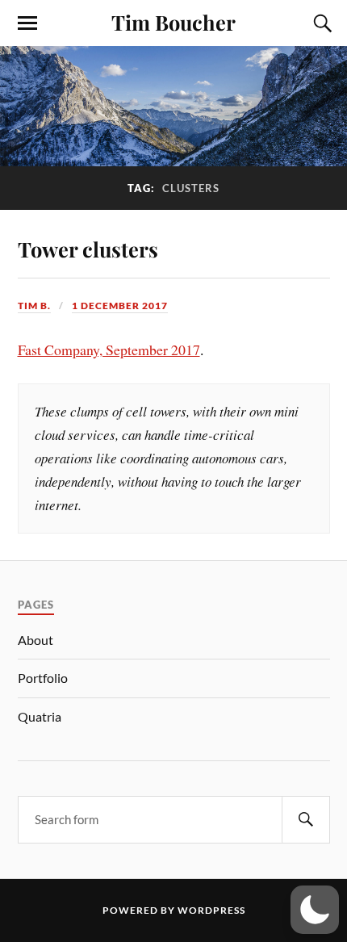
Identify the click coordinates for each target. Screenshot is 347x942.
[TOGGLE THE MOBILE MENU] (27, 23)
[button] (315, 909)
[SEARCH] (306, 820)
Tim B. (34, 305)
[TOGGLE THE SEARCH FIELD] (320, 23)
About (35, 639)
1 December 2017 (120, 305)
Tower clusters (88, 248)
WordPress (211, 910)
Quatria (39, 716)
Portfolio (43, 677)
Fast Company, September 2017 (109, 349)
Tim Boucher (173, 22)
